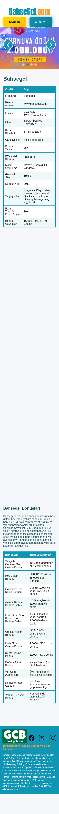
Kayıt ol (14, 21)
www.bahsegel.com (35, 103)
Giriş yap (41, 21)
